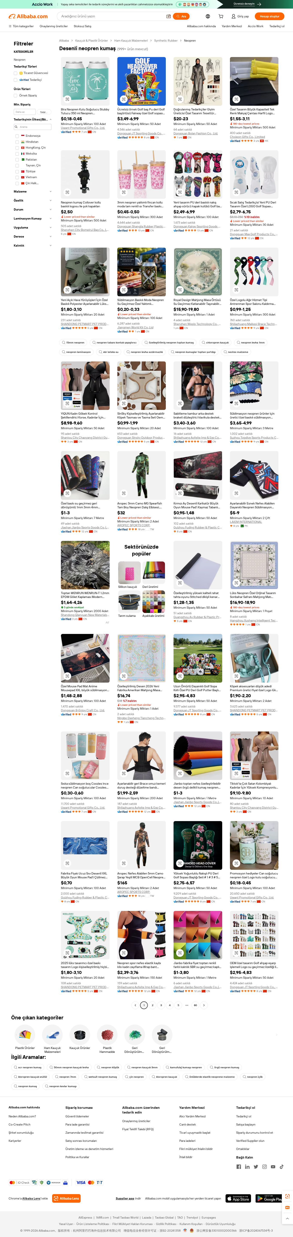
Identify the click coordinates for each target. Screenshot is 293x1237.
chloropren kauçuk (217, 342)
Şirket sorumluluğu (21, 1132)
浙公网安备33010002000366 (216, 1230)
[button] (168, 16)
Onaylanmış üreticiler (136, 1121)
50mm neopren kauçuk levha (71, 1067)
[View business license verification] (185, 1230)
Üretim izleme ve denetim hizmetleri (89, 1149)
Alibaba (64, 40)
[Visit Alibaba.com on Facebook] (238, 1166)
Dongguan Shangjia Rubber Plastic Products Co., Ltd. (141, 226)
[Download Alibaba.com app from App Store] (238, 1198)
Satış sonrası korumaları (81, 1140)
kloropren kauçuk (166, 1076)
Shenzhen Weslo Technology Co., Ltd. (198, 324)
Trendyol (192, 1217)
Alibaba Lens (31, 1198)
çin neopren (136, 1076)
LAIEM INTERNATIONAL (246, 522)
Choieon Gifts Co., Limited (247, 136)
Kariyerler (15, 1140)
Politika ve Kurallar (77, 1157)
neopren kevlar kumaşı (63, 1086)
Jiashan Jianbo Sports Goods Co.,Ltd (85, 527)
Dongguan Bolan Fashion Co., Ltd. (196, 133)
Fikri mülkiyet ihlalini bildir (196, 1149)
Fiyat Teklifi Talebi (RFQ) (138, 1129)
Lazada (146, 1217)
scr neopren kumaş (29, 1067)
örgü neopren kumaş (226, 1067)
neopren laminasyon (78, 352)
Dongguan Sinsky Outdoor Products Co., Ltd (141, 437)
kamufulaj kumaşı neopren (186, 1067)
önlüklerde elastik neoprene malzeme (212, 1076)
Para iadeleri (187, 1140)
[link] (287, 1196)
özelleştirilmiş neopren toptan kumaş (171, 342)
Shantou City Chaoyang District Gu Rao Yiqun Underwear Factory (85, 437)
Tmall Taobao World (125, 1217)
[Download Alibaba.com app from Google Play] (269, 1198)
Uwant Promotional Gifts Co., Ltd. (83, 127)
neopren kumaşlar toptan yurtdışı (195, 352)
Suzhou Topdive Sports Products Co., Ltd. (254, 437)
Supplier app (125, 1198)
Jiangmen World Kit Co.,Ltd (135, 327)
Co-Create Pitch (19, 1124)
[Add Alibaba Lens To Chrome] (66, 1198)
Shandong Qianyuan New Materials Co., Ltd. (85, 615)
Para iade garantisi (77, 1124)
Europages (209, 1217)
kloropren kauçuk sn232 (32, 1076)
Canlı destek (187, 1124)
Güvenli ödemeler (77, 1116)
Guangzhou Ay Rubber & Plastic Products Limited (198, 617)
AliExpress (85, 1217)
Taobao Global (164, 1217)
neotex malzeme (238, 352)
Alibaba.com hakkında (24, 1107)
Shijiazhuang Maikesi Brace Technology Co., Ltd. (254, 324)
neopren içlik (255, 1076)
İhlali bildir (185, 1157)
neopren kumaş (27, 1086)
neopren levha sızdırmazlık (147, 352)
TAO (180, 1217)
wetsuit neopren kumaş (103, 1076)
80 (195, 1005)
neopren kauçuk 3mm (144, 1067)
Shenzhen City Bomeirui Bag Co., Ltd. (85, 230)
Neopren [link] (190, 40)
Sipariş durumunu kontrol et (254, 1132)
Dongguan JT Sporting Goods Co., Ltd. (141, 133)
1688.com (102, 1217)
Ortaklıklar (242, 1149)
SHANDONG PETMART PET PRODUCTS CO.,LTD (85, 324)
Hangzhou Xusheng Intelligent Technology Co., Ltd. (254, 620)
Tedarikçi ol (243, 1116)
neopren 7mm (67, 1076)
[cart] (222, 17)
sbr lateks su (110, 352)
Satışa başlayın (245, 1124)
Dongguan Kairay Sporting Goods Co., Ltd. (198, 226)
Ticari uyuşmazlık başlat (194, 1132)
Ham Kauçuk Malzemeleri (131, 40)
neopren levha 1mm (253, 342)
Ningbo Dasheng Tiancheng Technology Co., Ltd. (141, 718)
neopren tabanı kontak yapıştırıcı (116, 342)
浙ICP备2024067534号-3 (256, 1230)
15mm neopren (75, 342)
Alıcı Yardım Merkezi (192, 1116)
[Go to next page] (204, 1005)
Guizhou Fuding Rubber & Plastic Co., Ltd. (198, 527)
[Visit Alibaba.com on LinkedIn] (247, 1166)
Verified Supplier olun (250, 1140)
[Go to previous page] (135, 1005)
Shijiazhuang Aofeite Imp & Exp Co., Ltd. (198, 437)
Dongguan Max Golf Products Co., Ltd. (254, 234)
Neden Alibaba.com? (22, 1116)
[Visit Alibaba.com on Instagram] (264, 1166)
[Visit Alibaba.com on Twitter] (255, 1166)
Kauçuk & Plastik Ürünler (91, 40)
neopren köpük (110, 1067)
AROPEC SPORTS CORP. (133, 525)
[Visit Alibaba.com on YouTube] (273, 1166)
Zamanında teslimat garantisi (84, 1132)
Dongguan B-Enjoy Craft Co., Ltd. (83, 710)
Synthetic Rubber (166, 40)
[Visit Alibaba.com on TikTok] (281, 1166)
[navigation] (32, 523)
